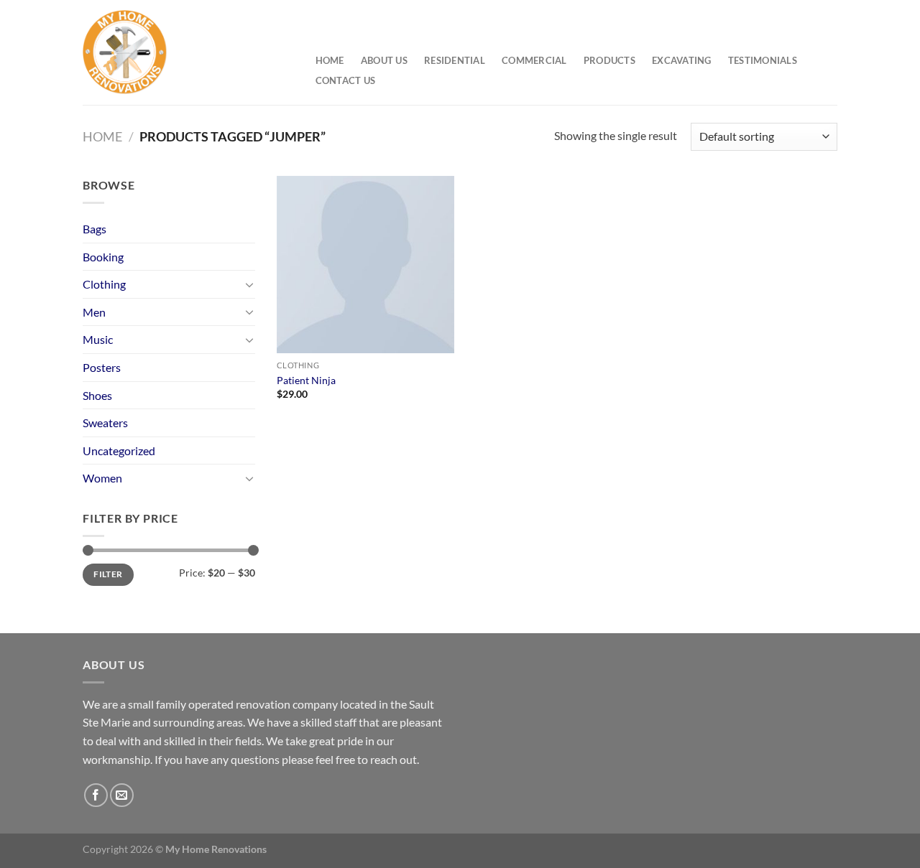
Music (98, 339)
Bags (94, 228)
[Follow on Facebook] (96, 795)
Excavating (682, 60)
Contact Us (346, 80)
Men (94, 312)
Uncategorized (119, 450)
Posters (102, 367)
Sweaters (105, 422)
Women (102, 478)
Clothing (104, 284)
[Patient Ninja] (365, 264)
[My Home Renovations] (184, 52)
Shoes (97, 395)
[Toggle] (249, 284)
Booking (103, 256)
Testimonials (762, 60)
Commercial (534, 60)
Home (330, 60)
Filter (107, 574)
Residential (454, 60)
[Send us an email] (122, 795)
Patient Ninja (306, 380)
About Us (384, 60)
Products (609, 60)
